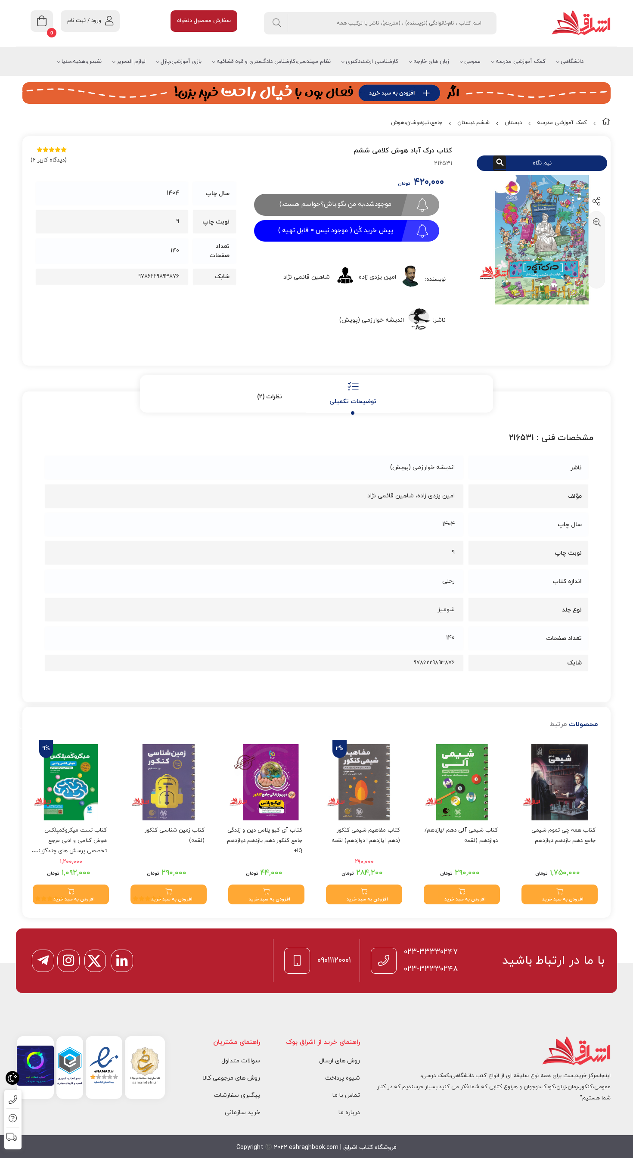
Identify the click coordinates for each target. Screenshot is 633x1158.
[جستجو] (277, 23)
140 (175, 251)
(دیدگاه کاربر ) (49, 160)
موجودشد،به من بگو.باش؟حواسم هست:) (335, 204)
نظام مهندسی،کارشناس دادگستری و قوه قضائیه (274, 61)
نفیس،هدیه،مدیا (82, 61)
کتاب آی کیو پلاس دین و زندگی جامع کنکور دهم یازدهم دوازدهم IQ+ (264, 840)
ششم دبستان (473, 123)
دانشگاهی (572, 61)
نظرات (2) (269, 397)
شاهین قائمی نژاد (306, 277)
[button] (559, 894)
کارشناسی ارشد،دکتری (372, 61)
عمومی (472, 61)
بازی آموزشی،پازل (181, 61)
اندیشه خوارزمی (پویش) (371, 320)
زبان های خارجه (431, 61)
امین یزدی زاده (377, 277)
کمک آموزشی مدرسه (521, 61)
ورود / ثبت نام (84, 21)
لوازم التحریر (131, 61)
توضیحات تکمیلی (352, 401)
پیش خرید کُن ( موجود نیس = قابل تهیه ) (335, 230)
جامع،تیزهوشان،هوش (416, 123)
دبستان (513, 123)
